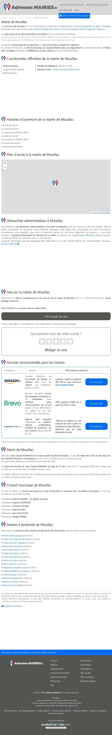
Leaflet (94, 213)
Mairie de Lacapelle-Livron (15, 567)
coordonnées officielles (83, 235)
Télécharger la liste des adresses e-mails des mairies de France (28, 652)
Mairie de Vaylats (11, 553)
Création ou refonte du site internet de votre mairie (57, 705)
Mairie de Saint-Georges (14, 542)
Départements (57, 668)
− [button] (5, 167)
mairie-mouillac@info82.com (65, 69)
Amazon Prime (66, 384)
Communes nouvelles (71, 4)
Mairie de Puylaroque (13, 535)
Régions (54, 664)
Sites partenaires (10, 710)
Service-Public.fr (9, 243)
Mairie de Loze (10, 574)
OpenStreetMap (104, 213)
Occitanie (106, 26)
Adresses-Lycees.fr (56, 713)
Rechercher (65, 10)
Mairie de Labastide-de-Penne (17, 539)
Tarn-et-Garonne (84, 26)
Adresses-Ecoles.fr (80, 710)
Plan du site (86, 672)
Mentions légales (88, 681)
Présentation (86, 668)
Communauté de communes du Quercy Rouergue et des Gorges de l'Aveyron (68, 29)
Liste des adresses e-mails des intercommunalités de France (56, 703)
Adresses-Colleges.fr (98, 710)
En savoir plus (96, 381)
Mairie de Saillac (10, 581)
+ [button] (5, 163)
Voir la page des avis (56, 316)
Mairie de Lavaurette (12, 546)
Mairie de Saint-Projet (13, 585)
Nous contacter (87, 677)
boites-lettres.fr (44, 710)
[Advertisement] (56, 95)
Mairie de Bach (10, 563)
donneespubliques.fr (27, 710)
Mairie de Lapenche (12, 556)
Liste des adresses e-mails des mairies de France (57, 700)
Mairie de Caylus (11, 560)
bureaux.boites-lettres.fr (61, 710)
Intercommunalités (97, 4)
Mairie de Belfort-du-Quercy (16, 571)
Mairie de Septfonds (12, 578)
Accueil (54, 660)
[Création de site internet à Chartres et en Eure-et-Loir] (56, 725)
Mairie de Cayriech (11, 549)
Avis (77, 10)
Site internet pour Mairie (75, 15)
